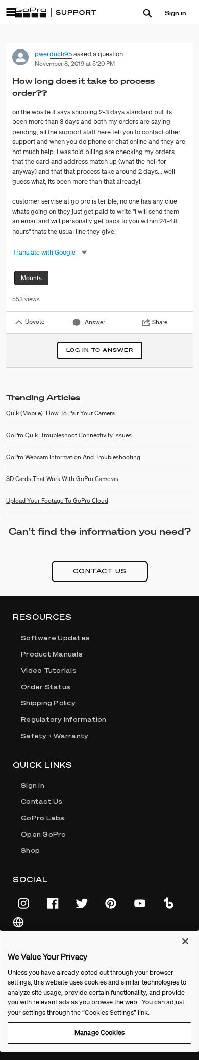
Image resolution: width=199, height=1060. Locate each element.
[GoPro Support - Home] (55, 13)
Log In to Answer (99, 350)
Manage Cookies (99, 1032)
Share (159, 322)
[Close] (185, 941)
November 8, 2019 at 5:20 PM (75, 63)
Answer (95, 322)
